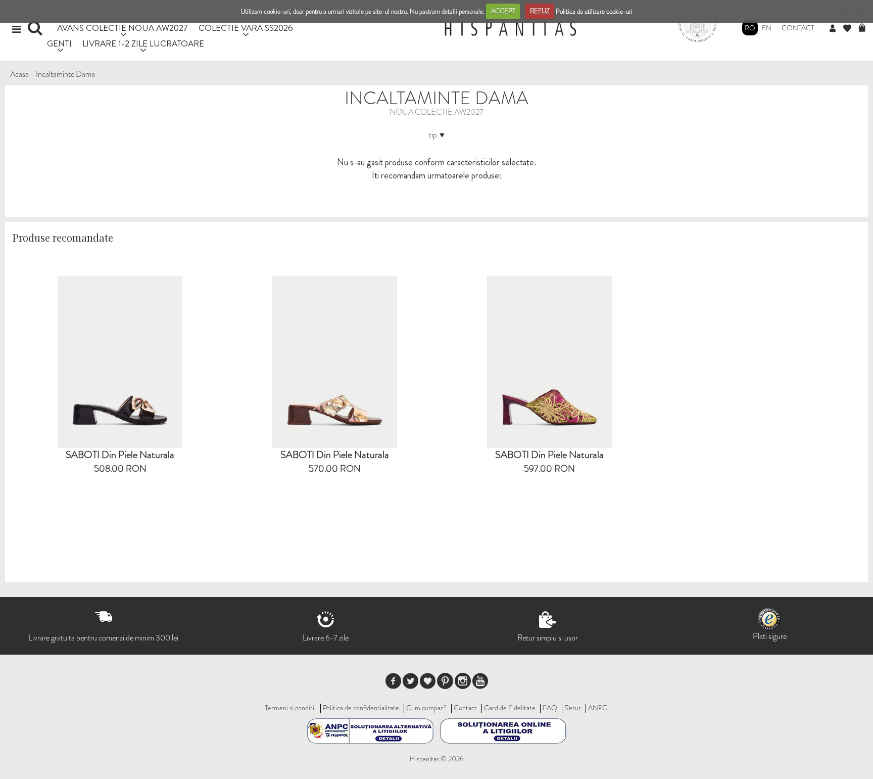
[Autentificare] (836, 29)
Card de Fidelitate (510, 708)
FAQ (550, 708)
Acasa (19, 74)
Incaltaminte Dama (65, 74)
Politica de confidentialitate (361, 708)
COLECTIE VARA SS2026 (246, 27)
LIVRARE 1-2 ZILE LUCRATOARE (143, 43)
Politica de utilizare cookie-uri (594, 11)
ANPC (597, 708)
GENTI (59, 43)
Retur (572, 708)
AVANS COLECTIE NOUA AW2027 (122, 27)
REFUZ (540, 11)
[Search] (36, 31)
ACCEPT (503, 11)
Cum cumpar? (426, 708)
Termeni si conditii (290, 708)
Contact (798, 28)
